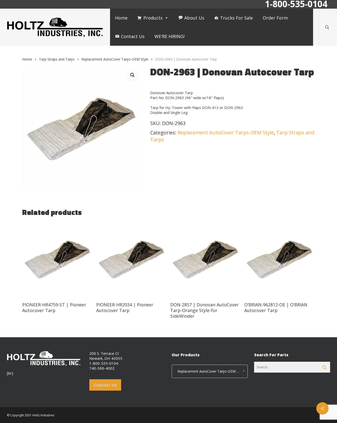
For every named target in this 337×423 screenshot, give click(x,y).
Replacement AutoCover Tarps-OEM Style (114, 59)
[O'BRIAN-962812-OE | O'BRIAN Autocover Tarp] (279, 259)
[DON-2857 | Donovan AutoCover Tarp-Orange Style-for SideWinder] (205, 259)
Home (121, 18)
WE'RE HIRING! (169, 36)
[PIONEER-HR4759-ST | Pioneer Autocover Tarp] (57, 259)
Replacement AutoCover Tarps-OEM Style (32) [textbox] (210, 371)
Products (153, 18)
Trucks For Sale (236, 18)
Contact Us (133, 36)
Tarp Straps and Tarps (57, 59)
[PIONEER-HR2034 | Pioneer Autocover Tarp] (131, 259)
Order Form (275, 18)
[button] (132, 75)
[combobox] (210, 371)
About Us (194, 18)
